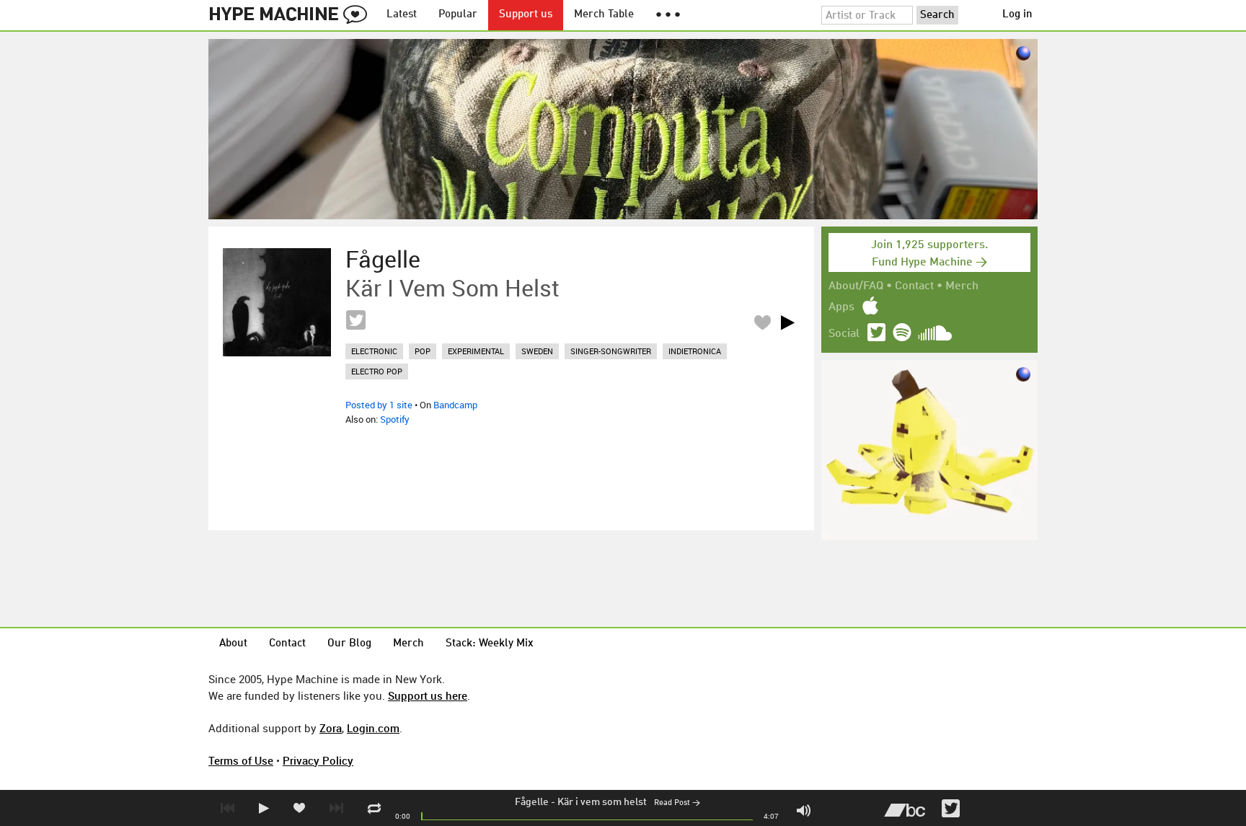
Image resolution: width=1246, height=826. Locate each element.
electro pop (376, 371)
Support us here (427, 695)
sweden (537, 351)
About (233, 643)
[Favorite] (762, 322)
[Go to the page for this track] (277, 302)
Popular (457, 14)
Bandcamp (455, 404)
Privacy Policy (318, 760)
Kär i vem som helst (602, 802)
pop (422, 351)
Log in (1017, 14)
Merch (961, 286)
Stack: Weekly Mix (490, 643)
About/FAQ (856, 286)
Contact (914, 286)
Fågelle (532, 802)
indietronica (694, 351)
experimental (476, 351)
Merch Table (604, 14)
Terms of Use (240, 760)
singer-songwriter (610, 351)
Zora (330, 728)
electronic (374, 351)
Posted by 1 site (378, 404)
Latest (401, 14)
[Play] (787, 322)
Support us (525, 14)
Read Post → (677, 803)
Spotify (395, 419)
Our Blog (349, 643)
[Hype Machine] (292, 15)
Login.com (373, 728)
